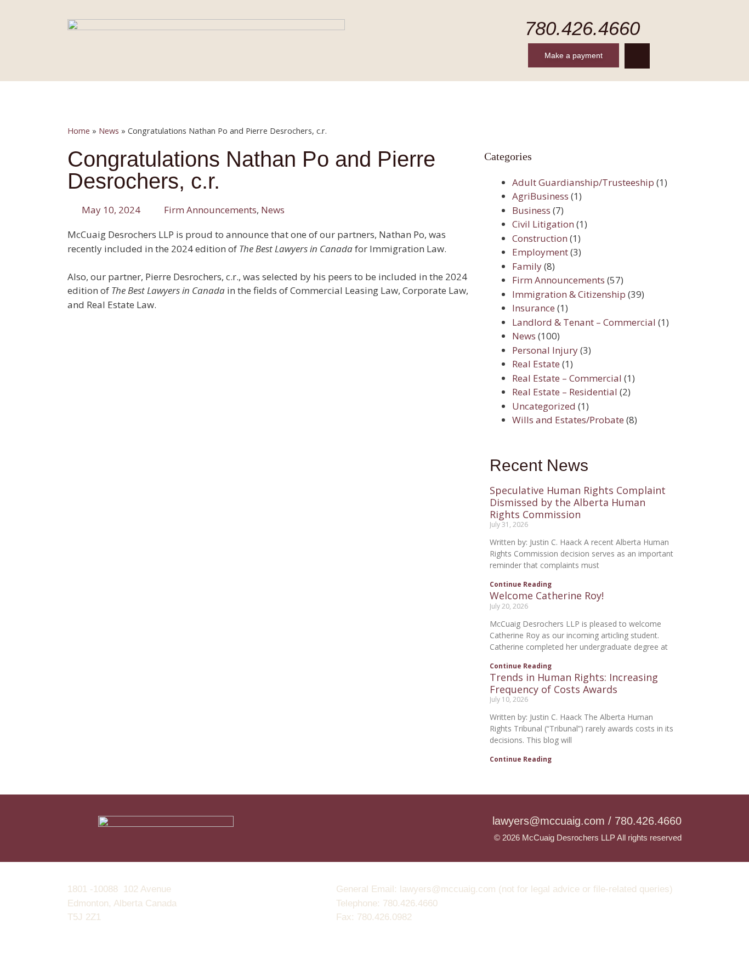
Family (527, 266)
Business (531, 210)
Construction (540, 238)
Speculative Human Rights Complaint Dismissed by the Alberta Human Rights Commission (578, 502)
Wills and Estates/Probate (568, 419)
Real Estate (536, 364)
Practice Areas (326, 94)
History (189, 94)
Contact (512, 94)
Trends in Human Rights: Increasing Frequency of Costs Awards (574, 683)
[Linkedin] (637, 56)
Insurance (533, 308)
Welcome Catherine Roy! (547, 595)
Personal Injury (545, 350)
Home (136, 94)
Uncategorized (544, 406)
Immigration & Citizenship (569, 294)
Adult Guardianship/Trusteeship (583, 182)
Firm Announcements (210, 209)
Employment (540, 252)
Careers (404, 94)
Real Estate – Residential (564, 391)
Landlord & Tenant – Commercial (584, 322)
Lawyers (249, 94)
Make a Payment (590, 94)
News (458, 94)
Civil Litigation (543, 224)
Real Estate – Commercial (567, 378)
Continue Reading (521, 584)
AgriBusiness (540, 196)
